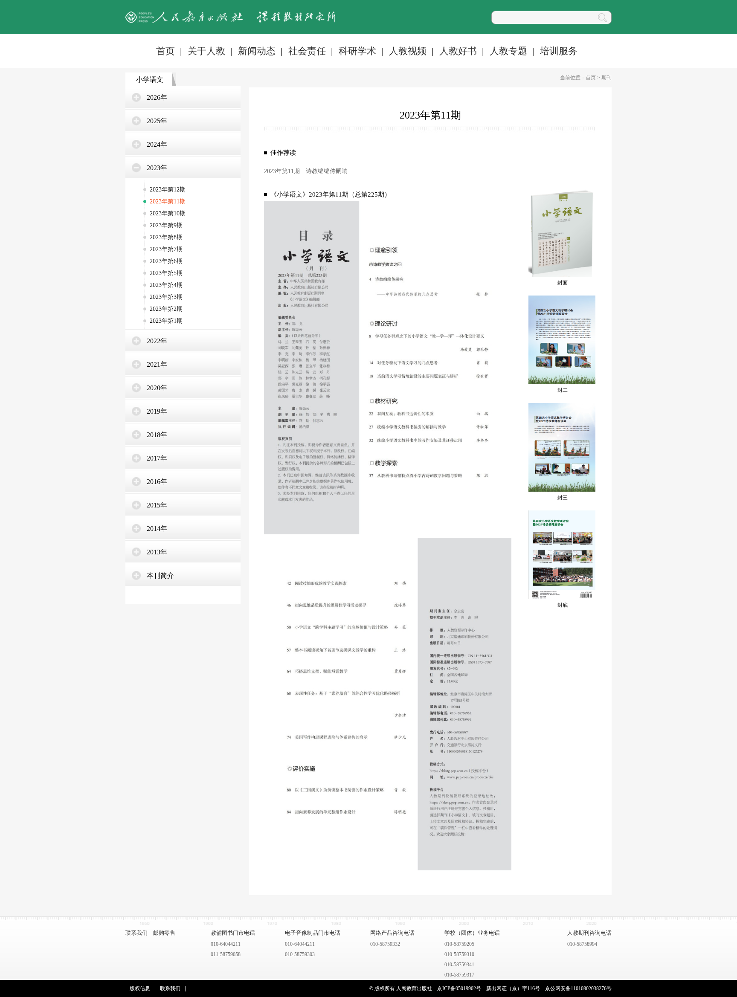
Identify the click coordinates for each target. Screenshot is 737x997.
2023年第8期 (166, 237)
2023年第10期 (168, 213)
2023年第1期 (166, 321)
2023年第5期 (166, 273)
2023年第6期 (166, 261)
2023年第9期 (166, 225)
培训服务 (558, 51)
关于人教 (206, 51)
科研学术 (357, 51)
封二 (562, 390)
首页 (165, 51)
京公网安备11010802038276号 (578, 988)
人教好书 (458, 51)
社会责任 (307, 51)
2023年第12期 (168, 189)
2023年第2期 (166, 309)
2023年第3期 (166, 297)
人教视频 (408, 51)
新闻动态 (257, 51)
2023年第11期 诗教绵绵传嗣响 (306, 171)
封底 (562, 605)
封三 (562, 498)
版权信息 (140, 988)
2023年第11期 (168, 201)
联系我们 (136, 933)
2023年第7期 (166, 249)
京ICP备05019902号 (459, 988)
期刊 (606, 78)
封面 (562, 283)
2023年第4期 (166, 285)
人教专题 (508, 51)
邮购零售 (164, 933)
